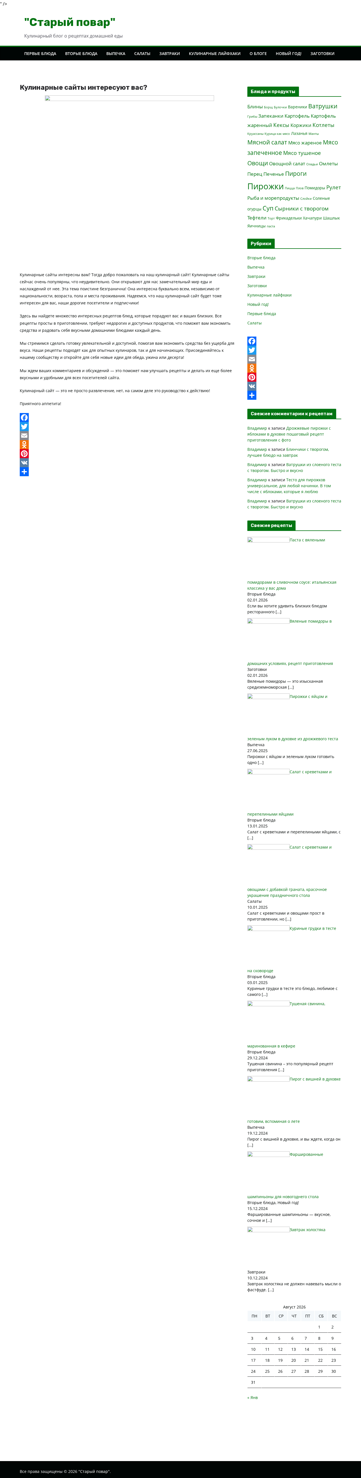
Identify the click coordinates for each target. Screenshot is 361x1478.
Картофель (297, 116)
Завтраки (169, 53)
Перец (254, 174)
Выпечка (115, 53)
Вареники (297, 106)
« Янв (252, 1397)
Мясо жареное (305, 142)
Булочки (280, 107)
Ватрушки (322, 106)
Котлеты (323, 125)
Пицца (290, 188)
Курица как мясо (277, 134)
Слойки (306, 199)
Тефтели (257, 217)
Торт (271, 218)
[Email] (129, 435)
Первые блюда (40, 53)
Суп (268, 208)
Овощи (257, 163)
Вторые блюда (81, 53)
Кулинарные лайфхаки (215, 53)
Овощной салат (287, 163)
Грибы (252, 116)
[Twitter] (129, 426)
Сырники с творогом (302, 208)
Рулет (333, 187)
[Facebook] (129, 417)
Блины (255, 106)
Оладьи (312, 164)
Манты (314, 134)
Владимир (257, 428)
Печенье (273, 174)
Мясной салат (267, 142)
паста (271, 226)
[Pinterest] (129, 453)
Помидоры (315, 187)
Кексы (281, 125)
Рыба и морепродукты (273, 198)
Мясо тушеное (302, 153)
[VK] (129, 462)
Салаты (142, 53)
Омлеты (328, 163)
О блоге (258, 53)
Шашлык (331, 218)
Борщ (268, 107)
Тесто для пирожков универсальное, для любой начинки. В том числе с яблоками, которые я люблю (289, 485)
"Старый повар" (69, 22)
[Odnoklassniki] (129, 444)
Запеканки (270, 116)
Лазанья (299, 133)
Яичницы (256, 226)
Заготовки (322, 53)
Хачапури (312, 218)
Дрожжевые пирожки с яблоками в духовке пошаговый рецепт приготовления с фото (289, 434)
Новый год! (288, 53)
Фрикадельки (289, 218)
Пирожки (265, 186)
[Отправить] (129, 471)
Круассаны (255, 134)
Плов (299, 188)
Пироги (296, 173)
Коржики (300, 125)
